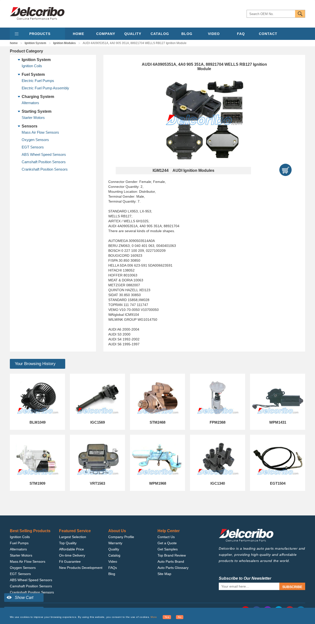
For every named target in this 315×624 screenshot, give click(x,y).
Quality (113, 549)
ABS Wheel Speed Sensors (44, 154)
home (14, 43)
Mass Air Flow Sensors (40, 132)
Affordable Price (71, 549)
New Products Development (80, 568)
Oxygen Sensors (35, 140)
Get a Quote (167, 543)
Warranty (115, 543)
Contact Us (166, 537)
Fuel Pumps (19, 543)
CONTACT (268, 34)
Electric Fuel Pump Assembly (45, 88)
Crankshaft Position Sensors (45, 169)
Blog (111, 574)
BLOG (186, 34)
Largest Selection (72, 537)
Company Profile (121, 537)
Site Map (164, 574)
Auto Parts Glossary (173, 568)
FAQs (112, 568)
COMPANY (105, 34)
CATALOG (160, 34)
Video (112, 561)
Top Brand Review (172, 555)
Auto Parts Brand (171, 561)
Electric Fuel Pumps (38, 81)
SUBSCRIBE (292, 587)
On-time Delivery (72, 555)
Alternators (30, 103)
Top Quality (68, 543)
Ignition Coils (32, 66)
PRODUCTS (39, 34)
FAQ (241, 34)
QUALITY (132, 34)
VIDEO (214, 34)
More (154, 617)
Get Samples (168, 549)
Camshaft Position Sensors (44, 162)
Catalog (114, 555)
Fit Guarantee (70, 561)
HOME (78, 34)
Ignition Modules (64, 43)
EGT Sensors (33, 147)
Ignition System (35, 43)
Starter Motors (33, 117)
